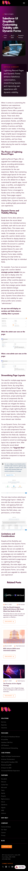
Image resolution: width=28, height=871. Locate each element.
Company (4, 823)
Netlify (3, 793)
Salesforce (4, 804)
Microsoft (4, 787)
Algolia (3, 807)
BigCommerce (5, 799)
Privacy (3, 835)
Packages (4, 733)
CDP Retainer (5, 745)
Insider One (4, 784)
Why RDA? (4, 818)
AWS (2, 810)
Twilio (3, 790)
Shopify (3, 796)
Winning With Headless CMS (9, 762)
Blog (3, 840)
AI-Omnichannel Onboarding (9, 748)
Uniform (3, 813)
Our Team (4, 829)
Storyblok (4, 779)
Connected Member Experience (10, 770)
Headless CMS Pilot (7, 742)
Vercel (3, 802)
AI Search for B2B (6, 768)
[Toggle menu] (24, 3)
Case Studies (5, 752)
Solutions (4, 718)
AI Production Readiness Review (10, 736)
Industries (4, 727)
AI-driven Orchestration (8, 759)
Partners (4, 775)
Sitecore (3, 782)
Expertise (4, 725)
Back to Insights (9, 14)
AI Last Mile (4, 739)
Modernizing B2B (6, 765)
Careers (3, 832)
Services (3, 722)
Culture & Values (6, 827)
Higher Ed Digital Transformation (10, 756)
